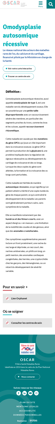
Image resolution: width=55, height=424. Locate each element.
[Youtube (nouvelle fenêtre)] (30, 393)
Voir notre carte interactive (20, 68)
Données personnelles (27, 415)
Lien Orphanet (19, 298)
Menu (40, 6)
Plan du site (27, 402)
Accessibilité (27, 411)
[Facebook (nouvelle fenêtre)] (18, 393)
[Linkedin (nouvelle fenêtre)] (24, 393)
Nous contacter (28, 377)
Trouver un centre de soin (19, 76)
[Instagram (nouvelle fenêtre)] (36, 393)
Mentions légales (27, 406)
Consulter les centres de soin (26, 322)
